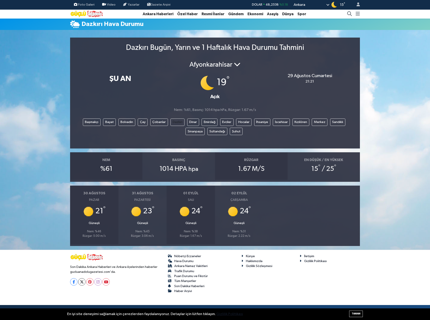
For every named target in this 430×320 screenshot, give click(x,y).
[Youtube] (106, 282)
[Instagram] (98, 282)
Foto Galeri (86, 4)
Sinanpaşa (195, 131)
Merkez (319, 122)
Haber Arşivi (183, 291)
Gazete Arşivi (160, 4)
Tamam (356, 313)
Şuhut (236, 131)
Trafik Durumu (184, 271)
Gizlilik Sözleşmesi (259, 266)
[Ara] (349, 14)
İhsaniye (262, 122)
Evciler (226, 122)
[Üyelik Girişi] (356, 5)
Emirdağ (209, 122)
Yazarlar (134, 4)
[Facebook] (73, 282)
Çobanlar (159, 122)
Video (111, 4)
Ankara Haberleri (158, 14)
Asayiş (272, 14)
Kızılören (301, 122)
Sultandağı (217, 131)
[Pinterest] (90, 282)
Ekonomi (255, 14)
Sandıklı (337, 122)
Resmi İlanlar (213, 14)
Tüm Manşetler (185, 281)
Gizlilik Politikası (315, 261)
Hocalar (243, 122)
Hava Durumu (184, 261)
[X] (82, 282)
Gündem (236, 14)
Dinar (193, 122)
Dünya (288, 14)
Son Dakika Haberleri (189, 286)
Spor (301, 14)
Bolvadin (126, 122)
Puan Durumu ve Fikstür (191, 276)
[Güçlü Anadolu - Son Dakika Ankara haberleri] (87, 13)
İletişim (309, 256)
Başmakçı (91, 122)
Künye (250, 256)
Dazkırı (178, 122)
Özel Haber (187, 14)
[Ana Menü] (358, 14)
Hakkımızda (254, 261)
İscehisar (281, 122)
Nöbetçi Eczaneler (187, 256)
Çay (143, 122)
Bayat (109, 122)
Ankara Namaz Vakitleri (191, 266)
